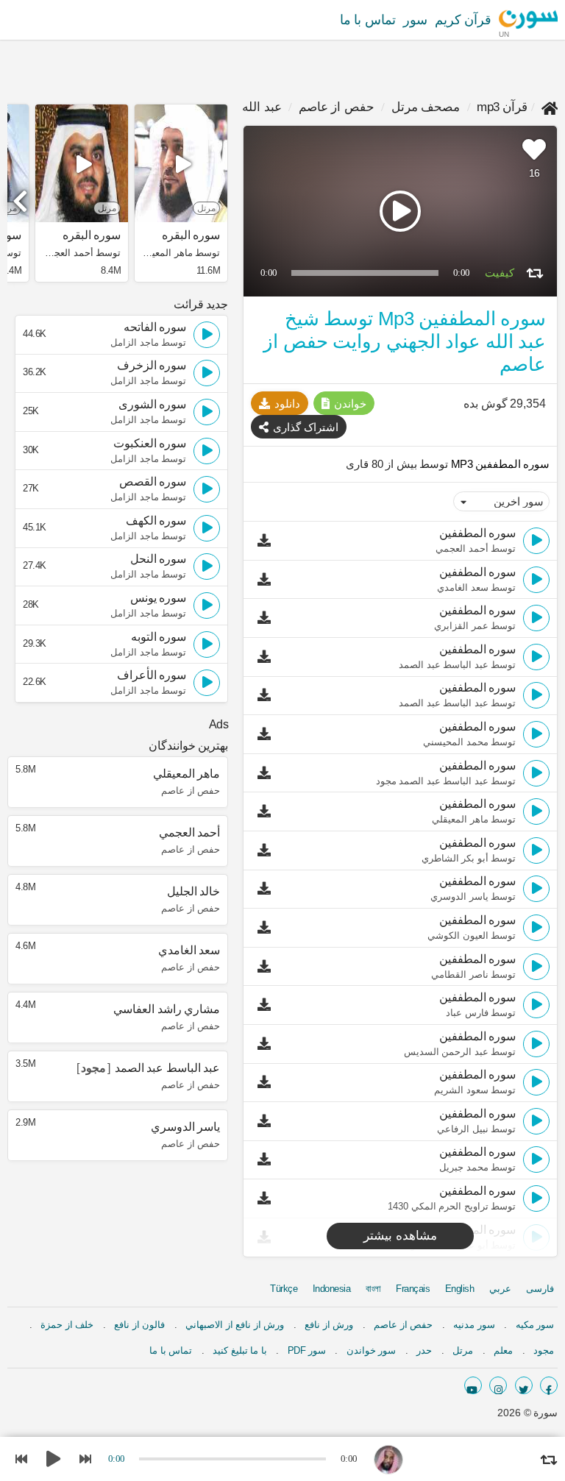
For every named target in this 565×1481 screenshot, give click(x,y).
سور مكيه (535, 1324)
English (460, 1288)
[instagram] (498, 1385)
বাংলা (373, 1288)
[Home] (549, 107)
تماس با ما (368, 20)
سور (415, 20)
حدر (424, 1350)
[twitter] (524, 1385)
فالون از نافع (139, 1324)
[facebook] (549, 1385)
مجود (543, 1350)
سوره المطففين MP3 (499, 464)
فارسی (540, 1288)
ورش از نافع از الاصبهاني (234, 1324)
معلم (503, 1350)
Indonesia (332, 1288)
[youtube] (473, 1385)
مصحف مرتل (426, 107)
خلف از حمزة (66, 1324)
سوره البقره (191, 235)
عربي (500, 1288)
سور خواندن (372, 1350)
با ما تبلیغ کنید (240, 1350)
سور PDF (307, 1350)
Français (413, 1288)
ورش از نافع (329, 1324)
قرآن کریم (463, 20)
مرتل (462, 1350)
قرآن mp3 (502, 107)
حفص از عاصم (336, 107)
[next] (22, 195)
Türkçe (283, 1288)
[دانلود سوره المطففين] (268, 541)
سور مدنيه (474, 1324)
